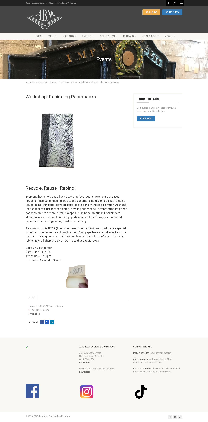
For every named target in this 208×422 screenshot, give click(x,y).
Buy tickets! (84, 372)
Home (39, 36)
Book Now (151, 12)
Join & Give (149, 36)
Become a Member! (142, 368)
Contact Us (84, 362)
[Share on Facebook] (42, 322)
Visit (51, 36)
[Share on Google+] (47, 322)
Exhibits (68, 36)
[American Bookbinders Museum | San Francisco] (45, 19)
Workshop (35, 314)
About (169, 36)
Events (87, 36)
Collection (107, 36)
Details (31, 297)
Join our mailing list (142, 359)
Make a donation (141, 353)
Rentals (128, 36)
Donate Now (172, 12)
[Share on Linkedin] (52, 322)
